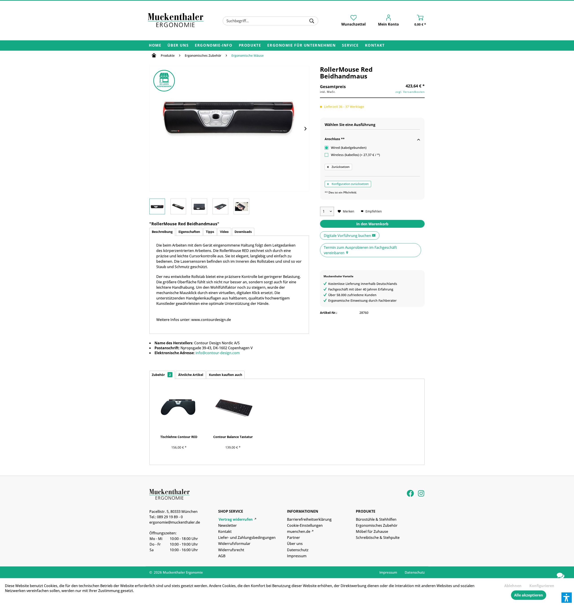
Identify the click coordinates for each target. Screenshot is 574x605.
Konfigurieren (541, 585)
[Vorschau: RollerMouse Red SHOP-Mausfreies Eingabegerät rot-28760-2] (178, 206)
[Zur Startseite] (154, 56)
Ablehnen (513, 585)
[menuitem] (270, 20)
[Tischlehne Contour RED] (178, 406)
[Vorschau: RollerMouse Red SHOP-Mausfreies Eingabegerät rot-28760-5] (241, 206)
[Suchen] (311, 20)
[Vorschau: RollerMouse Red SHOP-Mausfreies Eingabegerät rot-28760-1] (157, 206)
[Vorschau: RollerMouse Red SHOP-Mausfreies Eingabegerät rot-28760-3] (199, 206)
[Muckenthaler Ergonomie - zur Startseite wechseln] (176, 20)
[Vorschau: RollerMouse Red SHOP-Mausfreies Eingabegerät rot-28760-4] (220, 206)
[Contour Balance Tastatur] (233, 406)
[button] (566, 597)
